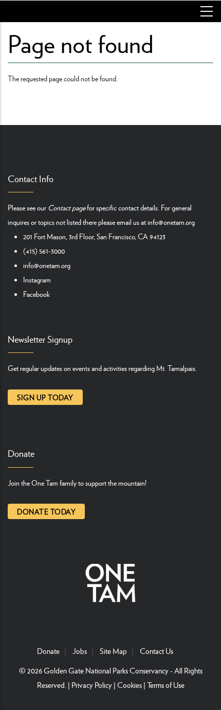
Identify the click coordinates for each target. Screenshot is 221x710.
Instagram (37, 279)
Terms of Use (166, 684)
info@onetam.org (171, 222)
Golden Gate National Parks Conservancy (106, 670)
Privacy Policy (91, 684)
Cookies (129, 684)
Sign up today (45, 397)
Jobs (79, 650)
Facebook (36, 294)
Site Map (113, 650)
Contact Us (156, 650)
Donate (48, 650)
